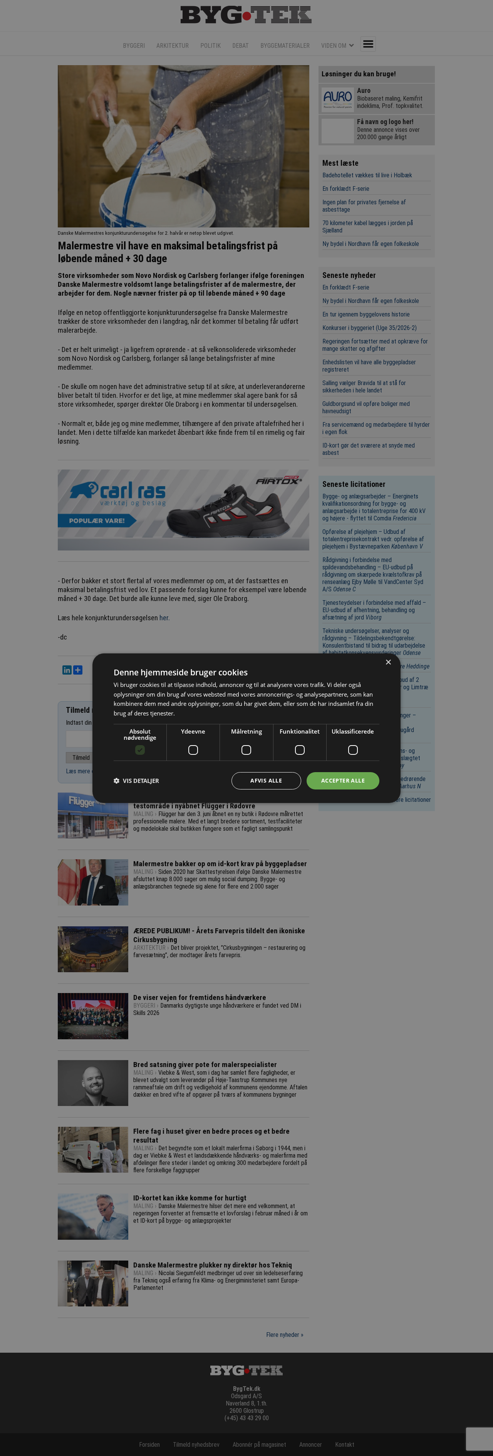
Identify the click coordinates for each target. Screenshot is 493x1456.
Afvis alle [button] (266, 780)
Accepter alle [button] (343, 780)
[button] (136, 780)
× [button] (388, 662)
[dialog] (246, 728)
